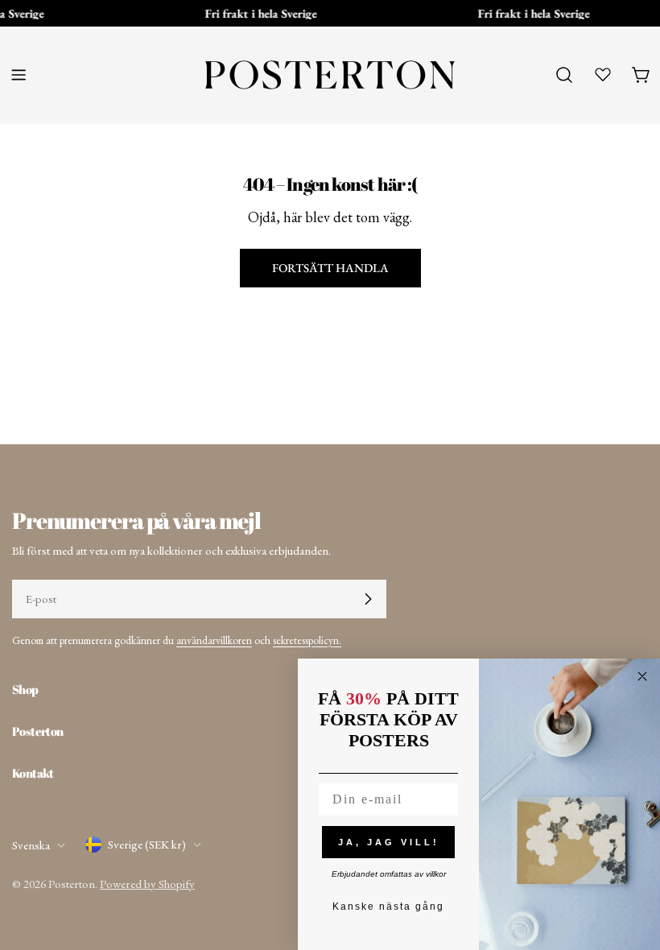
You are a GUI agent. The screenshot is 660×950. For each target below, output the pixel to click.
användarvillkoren (214, 640)
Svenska (31, 845)
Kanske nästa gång (388, 906)
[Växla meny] (18, 75)
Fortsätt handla (330, 267)
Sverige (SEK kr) (147, 844)
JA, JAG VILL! (388, 842)
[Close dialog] (642, 676)
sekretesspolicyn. (307, 640)
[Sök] (564, 75)
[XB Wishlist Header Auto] (603, 74)
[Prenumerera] (368, 599)
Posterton (71, 883)
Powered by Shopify (147, 883)
